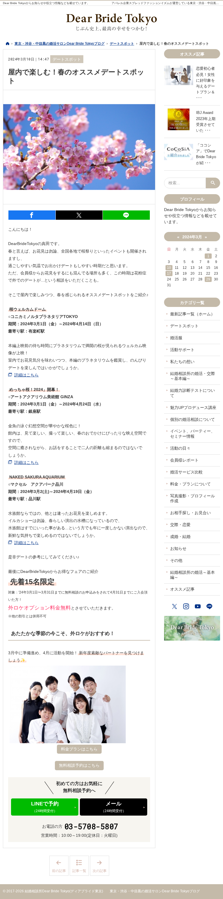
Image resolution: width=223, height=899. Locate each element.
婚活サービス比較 (186, 472)
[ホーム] (7, 43)
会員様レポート (184, 460)
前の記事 (60, 866)
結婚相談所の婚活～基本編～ (192, 575)
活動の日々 (180, 448)
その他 (176, 560)
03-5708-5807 (91, 826)
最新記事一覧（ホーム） (192, 314)
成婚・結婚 (180, 536)
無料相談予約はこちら (79, 765)
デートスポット (67, 59)
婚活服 (176, 337)
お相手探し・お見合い (190, 512)
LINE (209, 605)
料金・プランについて (190, 484)
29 (208, 279)
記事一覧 (79, 871)
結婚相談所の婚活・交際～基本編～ (192, 376)
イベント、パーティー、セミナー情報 (192, 434)
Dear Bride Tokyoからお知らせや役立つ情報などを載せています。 (46, 3)
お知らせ (178, 548)
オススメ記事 (182, 589)
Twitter (174, 605)
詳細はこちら (26, 375)
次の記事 (101, 866)
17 (169, 273)
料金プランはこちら (79, 749)
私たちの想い (182, 361)
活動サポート (182, 349)
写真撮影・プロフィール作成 (192, 498)
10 (169, 268)
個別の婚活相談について (192, 419)
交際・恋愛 (180, 524)
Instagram (186, 605)
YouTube (198, 605)
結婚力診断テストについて (192, 393)
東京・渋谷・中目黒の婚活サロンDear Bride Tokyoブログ (155, 891)
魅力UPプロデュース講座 (193, 407)
